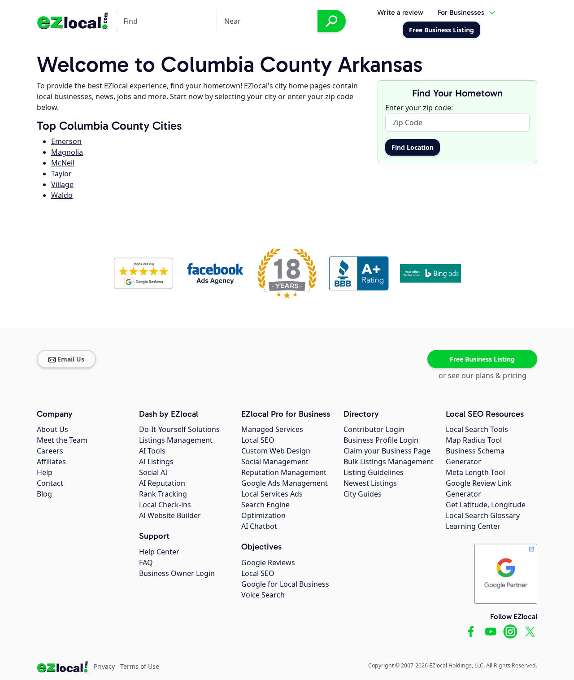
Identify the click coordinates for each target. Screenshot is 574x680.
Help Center (159, 552)
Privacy (104, 666)
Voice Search (263, 595)
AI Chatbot (259, 526)
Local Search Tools (477, 429)
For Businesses (461, 12)
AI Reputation (162, 483)
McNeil (62, 163)
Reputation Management (283, 472)
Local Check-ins (165, 505)
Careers (50, 451)
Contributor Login (374, 429)
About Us (52, 429)
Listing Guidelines (374, 472)
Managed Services (272, 429)
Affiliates (51, 461)
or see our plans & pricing (482, 375)
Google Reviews (268, 562)
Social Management (275, 461)
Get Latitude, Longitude (486, 505)
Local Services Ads (272, 494)
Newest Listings (370, 483)
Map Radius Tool (474, 440)
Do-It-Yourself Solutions (179, 429)
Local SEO (257, 440)
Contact (50, 483)
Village (62, 184)
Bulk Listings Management (389, 461)
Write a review (400, 12)
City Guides (363, 494)
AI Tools (152, 451)
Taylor (61, 174)
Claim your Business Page (387, 451)
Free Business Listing (482, 359)
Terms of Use (139, 666)
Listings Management (176, 440)
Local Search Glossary (483, 515)
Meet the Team (62, 440)
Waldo (62, 195)
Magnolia (67, 152)
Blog (44, 494)
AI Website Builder (170, 515)
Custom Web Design (275, 451)
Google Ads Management (284, 483)
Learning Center (473, 526)
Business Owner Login (177, 573)
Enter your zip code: (419, 108)
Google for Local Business (285, 584)
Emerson (66, 141)
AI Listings (156, 461)
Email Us (70, 359)
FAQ (146, 562)
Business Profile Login (381, 440)
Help (44, 472)
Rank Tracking (163, 494)
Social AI (153, 472)
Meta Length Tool (475, 472)
